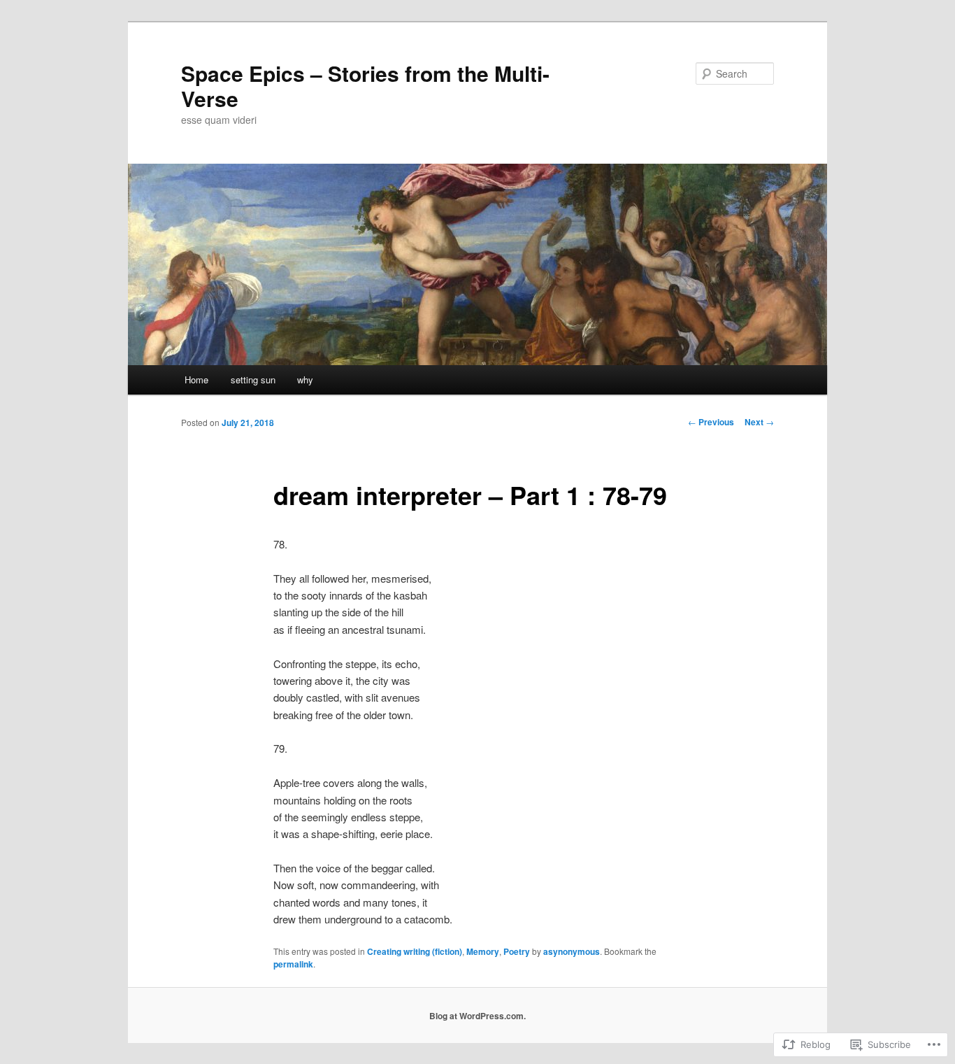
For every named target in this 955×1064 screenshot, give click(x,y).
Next (759, 422)
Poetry (516, 951)
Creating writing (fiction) (414, 951)
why (305, 379)
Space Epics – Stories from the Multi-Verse (365, 85)
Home (196, 379)
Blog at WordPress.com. (477, 1015)
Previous (711, 422)
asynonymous (571, 951)
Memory (482, 951)
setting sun (253, 379)
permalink (293, 964)
